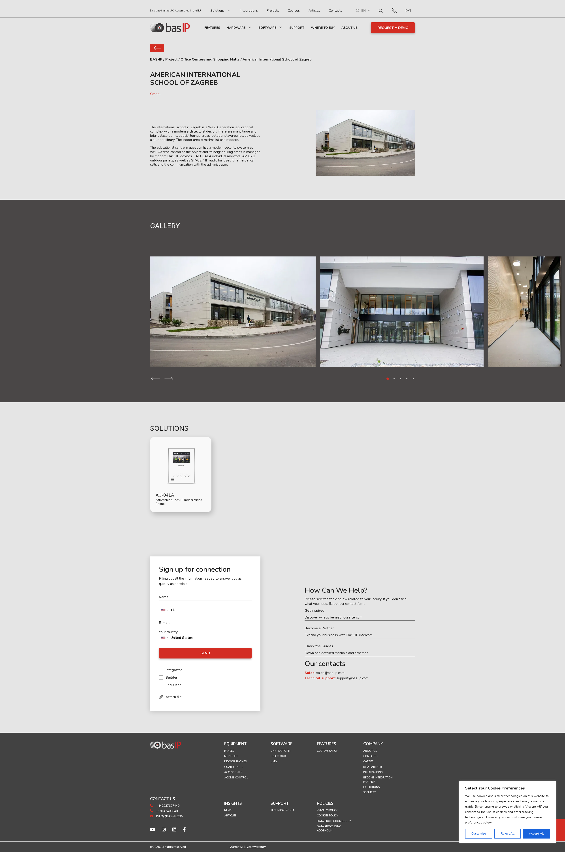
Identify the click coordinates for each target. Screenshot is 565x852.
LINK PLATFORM (280, 751)
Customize (478, 833)
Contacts (335, 10)
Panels (229, 751)
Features (212, 28)
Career (368, 761)
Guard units (233, 767)
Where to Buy (323, 28)
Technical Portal (283, 810)
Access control (236, 777)
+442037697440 (167, 806)
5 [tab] (413, 378)
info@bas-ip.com (169, 816)
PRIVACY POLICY (327, 810)
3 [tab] (400, 378)
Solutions (217, 10)
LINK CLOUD (278, 756)
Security (369, 792)
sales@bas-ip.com (330, 672)
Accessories (233, 772)
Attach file (174, 697)
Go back (157, 48)
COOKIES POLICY (327, 815)
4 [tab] (406, 378)
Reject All (507, 833)
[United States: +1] (164, 610)
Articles (314, 10)
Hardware (236, 28)
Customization (327, 751)
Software (267, 28)
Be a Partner (372, 767)
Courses (294, 10)
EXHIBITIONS (371, 787)
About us (370, 751)
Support (296, 28)
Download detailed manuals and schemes (336, 653)
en (363, 10)
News (228, 810)
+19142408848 (166, 811)
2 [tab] (394, 378)
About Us (349, 28)
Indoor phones (235, 761)
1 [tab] (387, 379)
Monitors (231, 756)
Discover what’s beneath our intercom (333, 617)
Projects (273, 10)
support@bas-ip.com (353, 678)
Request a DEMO (393, 27)
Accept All (536, 833)
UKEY (274, 761)
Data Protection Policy (334, 821)
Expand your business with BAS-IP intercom (339, 635)
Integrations (249, 10)
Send (205, 653)
